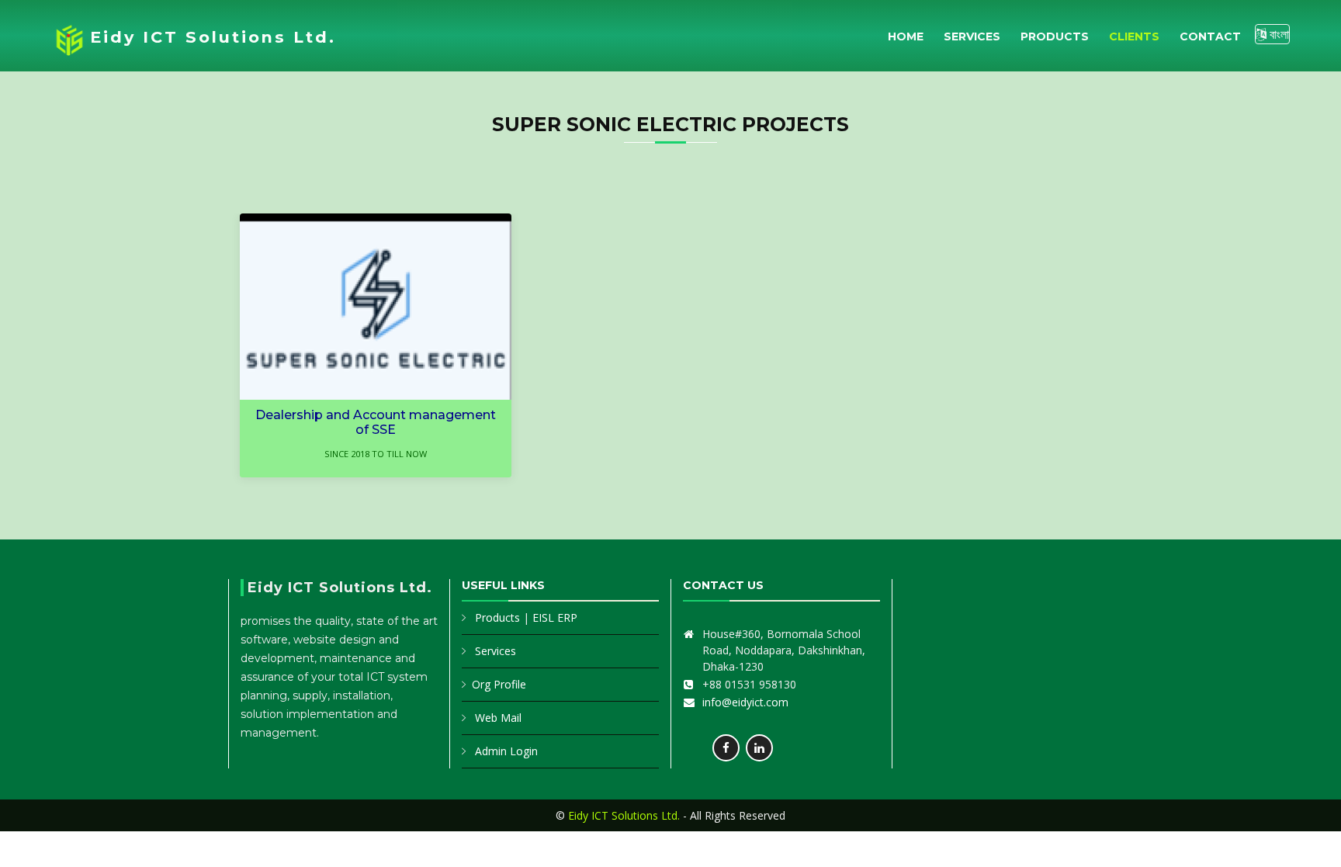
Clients (1134, 36)
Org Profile (499, 684)
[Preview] (360, 307)
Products (1054, 36)
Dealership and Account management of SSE (375, 422)
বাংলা (1277, 34)
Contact (1210, 36)
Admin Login (506, 751)
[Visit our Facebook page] (726, 747)
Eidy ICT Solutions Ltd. (213, 37)
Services (972, 36)
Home (905, 36)
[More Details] (391, 307)
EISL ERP (554, 617)
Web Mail (498, 717)
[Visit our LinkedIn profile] (759, 747)
